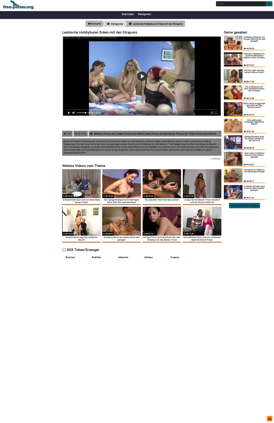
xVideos (98, 133)
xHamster (123, 257)
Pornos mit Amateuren (163, 133)
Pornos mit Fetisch (206, 133)
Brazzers (70, 257)
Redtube (96, 257)
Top (269, 419)
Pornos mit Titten (185, 133)
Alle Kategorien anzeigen (244, 205)
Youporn (174, 257)
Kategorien (144, 14)
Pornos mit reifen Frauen (137, 133)
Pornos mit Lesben (113, 133)
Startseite (128, 14)
